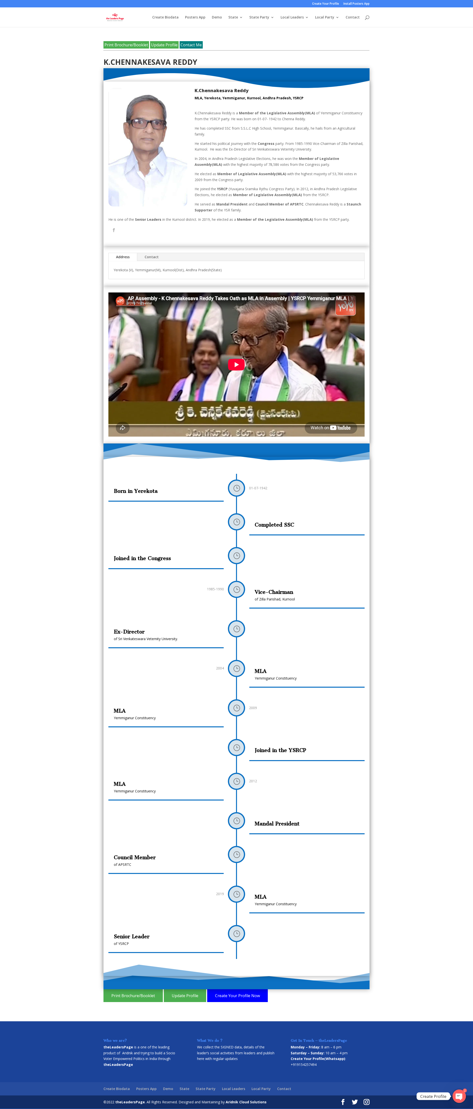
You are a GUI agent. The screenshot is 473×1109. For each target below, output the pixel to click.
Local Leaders (292, 17)
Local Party (324, 17)
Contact (353, 17)
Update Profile (164, 45)
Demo (217, 17)
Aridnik (127, 1053)
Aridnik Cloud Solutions (246, 1102)
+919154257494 (304, 1064)
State (233, 17)
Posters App (195, 17)
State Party (259, 17)
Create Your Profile (325, 4)
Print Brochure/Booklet (126, 45)
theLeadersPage (130, 1102)
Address (123, 257)
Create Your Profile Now (237, 995)
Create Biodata (165, 17)
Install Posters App (356, 4)
